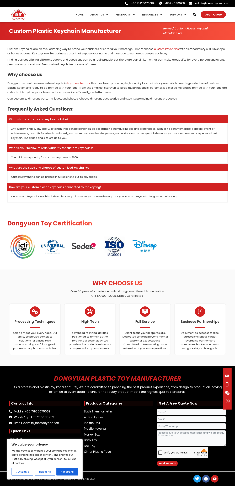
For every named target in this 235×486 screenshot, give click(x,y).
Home (167, 28)
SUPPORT (175, 15)
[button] (194, 14)
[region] (45, 459)
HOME (79, 15)
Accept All (67, 471)
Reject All (45, 471)
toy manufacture (78, 83)
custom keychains (166, 49)
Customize (22, 471)
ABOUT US (97, 15)
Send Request (167, 463)
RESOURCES (150, 15)
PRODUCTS (123, 15)
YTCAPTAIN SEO (84, 479)
